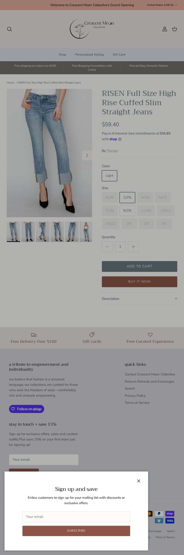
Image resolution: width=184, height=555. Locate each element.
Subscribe (76, 531)
